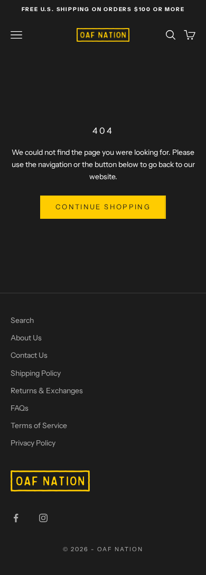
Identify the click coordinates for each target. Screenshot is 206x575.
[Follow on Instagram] (43, 518)
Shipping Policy (36, 373)
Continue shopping (103, 206)
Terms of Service (39, 425)
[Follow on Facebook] (16, 518)
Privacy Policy (33, 443)
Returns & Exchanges (47, 390)
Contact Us (29, 355)
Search (22, 320)
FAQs (20, 408)
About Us (26, 337)
